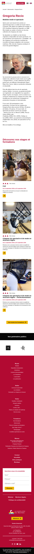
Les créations (17, 390)
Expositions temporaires (17, 368)
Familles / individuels (17, 401)
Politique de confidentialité (17, 500)
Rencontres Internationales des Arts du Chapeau (17, 441)
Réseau (17, 438)
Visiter (17, 398)
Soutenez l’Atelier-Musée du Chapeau (17, 448)
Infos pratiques (17, 459)
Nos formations (17, 420)
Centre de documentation (17, 372)
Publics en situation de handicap (17, 409)
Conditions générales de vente (17, 431)
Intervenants (11, 9)
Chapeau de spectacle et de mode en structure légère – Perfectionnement (17, 296)
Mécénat (10, 497)
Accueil (4, 9)
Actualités (17, 457)
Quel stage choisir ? (17, 427)
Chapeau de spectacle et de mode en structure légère (17, 239)
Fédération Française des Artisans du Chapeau (17, 446)
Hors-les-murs (17, 412)
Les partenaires (17, 378)
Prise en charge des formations (17, 425)
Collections (17, 370)
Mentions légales (20, 497)
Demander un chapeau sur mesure (17, 392)
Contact (17, 455)
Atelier (17, 385)
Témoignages (17, 429)
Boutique (17, 462)
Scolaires (17, 405)
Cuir (4, 186)
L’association (17, 376)
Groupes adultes (17, 403)
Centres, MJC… (17, 407)
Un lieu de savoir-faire (17, 387)
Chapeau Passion (17, 444)
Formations (17, 418)
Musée (17, 363)
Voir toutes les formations (16, 322)
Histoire (17, 365)
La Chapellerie (17, 374)
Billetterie (20, 3)
